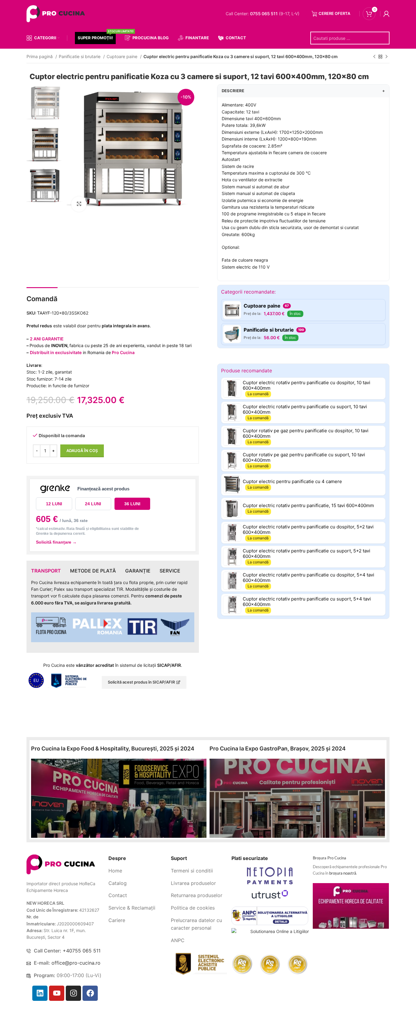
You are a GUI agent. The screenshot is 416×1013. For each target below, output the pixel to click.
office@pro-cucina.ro (75, 963)
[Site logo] (56, 13)
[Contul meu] (386, 14)
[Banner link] (118, 798)
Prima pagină (40, 56)
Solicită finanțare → (56, 542)
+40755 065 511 (81, 951)
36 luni (132, 503)
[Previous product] (374, 57)
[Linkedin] (40, 993)
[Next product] (386, 57)
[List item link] (137, 871)
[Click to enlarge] (78, 204)
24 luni (93, 503)
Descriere (303, 90)
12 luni (54, 503)
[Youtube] (56, 993)
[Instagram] (73, 993)
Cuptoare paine (123, 56)
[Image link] (60, 863)
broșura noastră (342, 873)
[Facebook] (90, 993)
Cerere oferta (334, 13)
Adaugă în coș (82, 450)
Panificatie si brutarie (80, 56)
